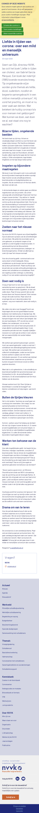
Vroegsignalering (8, 644)
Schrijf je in (10, 797)
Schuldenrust (7, 648)
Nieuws (5, 589)
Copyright (19, 811)
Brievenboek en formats (11, 692)
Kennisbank (8, 676)
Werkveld (6, 604)
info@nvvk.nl (11, 566)
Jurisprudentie (7, 705)
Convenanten (7, 684)
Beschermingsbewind (10, 625)
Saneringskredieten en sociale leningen (16, 665)
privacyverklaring (8, 20)
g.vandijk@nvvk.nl (16, 548)
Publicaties (6, 745)
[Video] (23, 779)
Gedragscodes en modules (11, 688)
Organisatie (6, 724)
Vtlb (3, 697)
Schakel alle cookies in (11, 25)
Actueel (6, 585)
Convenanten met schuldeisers (13, 661)
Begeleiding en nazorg (10, 616)
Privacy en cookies (19, 806)
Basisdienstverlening (9, 652)
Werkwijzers (6, 701)
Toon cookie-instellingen (12, 29)
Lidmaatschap (7, 733)
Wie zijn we (6, 716)
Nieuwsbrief (6, 597)
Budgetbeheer (7, 620)
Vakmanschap (7, 657)
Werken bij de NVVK (9, 737)
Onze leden (6, 729)
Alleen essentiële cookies (12, 33)
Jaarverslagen (7, 741)
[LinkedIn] (17, 779)
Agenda (5, 593)
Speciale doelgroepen (10, 629)
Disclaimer (19, 808)
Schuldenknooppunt (9, 669)
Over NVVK (7, 712)
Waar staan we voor (9, 720)
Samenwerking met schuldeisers (14, 633)
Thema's (6, 640)
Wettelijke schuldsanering (11, 612)
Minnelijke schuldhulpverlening (13, 608)
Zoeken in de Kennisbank (11, 680)
